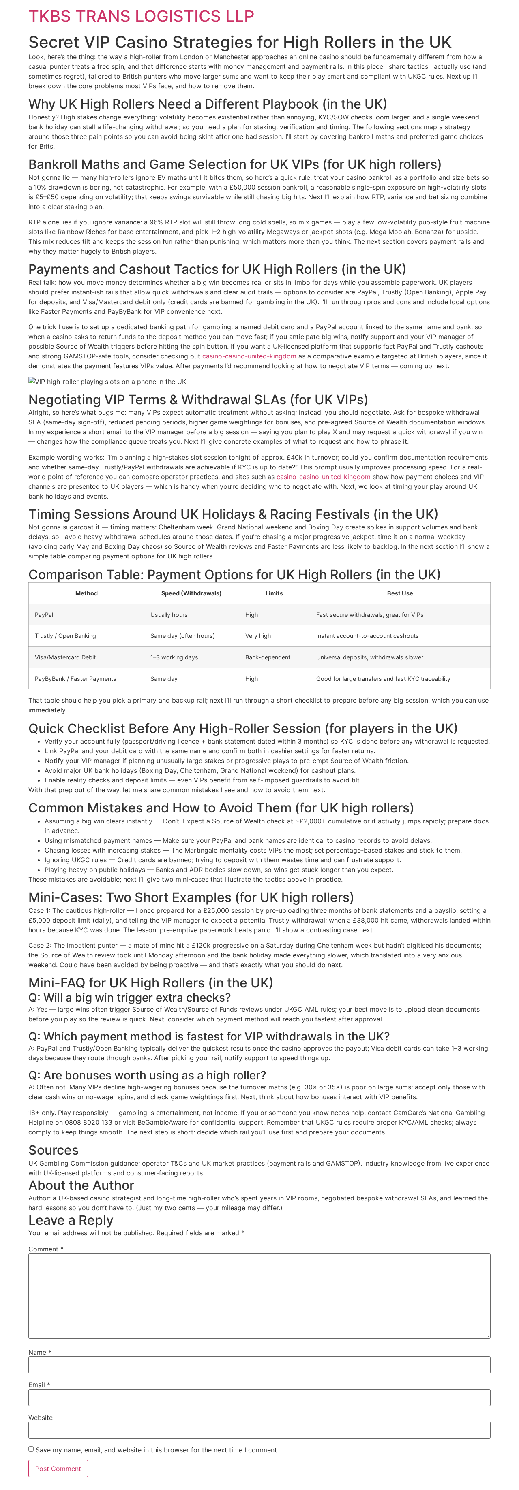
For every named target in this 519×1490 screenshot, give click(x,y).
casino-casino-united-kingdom (249, 356)
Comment (46, 1249)
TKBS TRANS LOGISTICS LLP (141, 16)
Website (40, 1417)
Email (39, 1384)
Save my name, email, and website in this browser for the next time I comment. (157, 1450)
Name (39, 1352)
